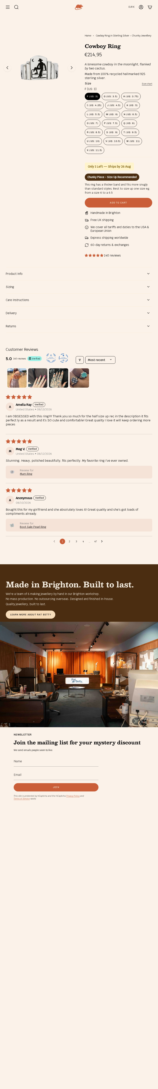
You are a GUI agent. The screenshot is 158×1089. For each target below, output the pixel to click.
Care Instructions (17, 300)
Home (88, 35)
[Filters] (80, 360)
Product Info (14, 274)
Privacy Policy (73, 796)
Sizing (10, 287)
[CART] (149, 7)
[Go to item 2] (37, 378)
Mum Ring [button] (26, 474)
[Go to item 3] (58, 378)
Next (72, 68)
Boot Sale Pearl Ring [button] (33, 527)
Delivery (11, 313)
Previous (7, 68)
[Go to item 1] (17, 378)
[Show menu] (8, 7)
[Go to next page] (103, 541)
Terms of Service (22, 798)
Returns (11, 326)
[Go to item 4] (79, 378)
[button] (94, 255)
